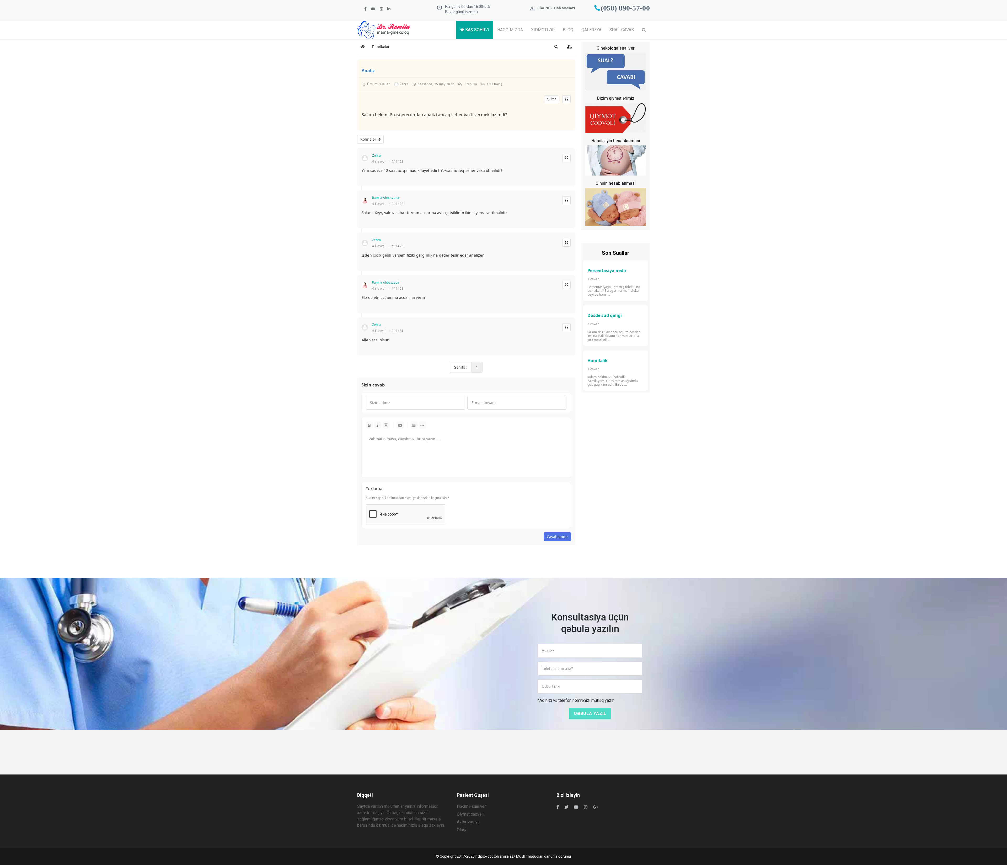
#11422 (397, 204)
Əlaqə (462, 829)
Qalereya (591, 29)
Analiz (368, 70)
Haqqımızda (510, 29)
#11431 (397, 331)
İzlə (553, 99)
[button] (556, 47)
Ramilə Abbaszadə (385, 197)
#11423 (397, 246)
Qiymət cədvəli (470, 814)
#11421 (397, 161)
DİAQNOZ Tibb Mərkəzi (556, 8)
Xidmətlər (543, 29)
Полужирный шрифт (369, 425)
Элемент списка (422, 425)
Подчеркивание (386, 425)
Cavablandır (557, 536)
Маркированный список (414, 425)
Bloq (568, 29)
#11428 (397, 288)
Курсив (378, 425)
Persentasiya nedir (606, 270)
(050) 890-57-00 (625, 8)
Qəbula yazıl (590, 713)
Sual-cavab (621, 29)
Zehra (376, 155)
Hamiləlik (597, 360)
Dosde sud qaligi (604, 315)
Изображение (400, 425)
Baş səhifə (476, 29)
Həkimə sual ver (471, 806)
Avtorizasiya (468, 821)
